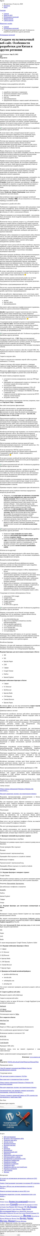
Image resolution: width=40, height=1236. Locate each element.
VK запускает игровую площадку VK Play (13, 1076)
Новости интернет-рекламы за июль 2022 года (14, 1191)
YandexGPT (9, 1209)
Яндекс (27, 1215)
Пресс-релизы (22, 1213)
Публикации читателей (11, 17)
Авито (14, 1209)
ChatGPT (8, 1204)
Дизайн (28, 1209)
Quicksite (3, 10)
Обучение (16, 1213)
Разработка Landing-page (11, 1160)
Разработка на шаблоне (11, 1163)
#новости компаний (18, 1201)
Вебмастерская (8, 18)
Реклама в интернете (10, 1168)
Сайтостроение (8, 20)
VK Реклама (32, 1207)
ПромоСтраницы (31, 1213)
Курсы (17, 1211)
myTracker (3, 1207)
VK (25, 1207)
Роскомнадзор (15, 1216)
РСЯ (38, 1213)
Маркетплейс (30, 1211)
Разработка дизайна (10, 1162)
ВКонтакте (18, 1209)
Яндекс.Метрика (21, 1221)
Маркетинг (7, 1153)
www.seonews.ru (35, 1057)
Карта (5, 7)
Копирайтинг (8, 1150)
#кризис (7, 1201)
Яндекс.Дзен (15, 1218)
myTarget (35, 1204)
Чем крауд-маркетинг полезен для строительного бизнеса (18, 793)
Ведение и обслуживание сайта (14, 1138)
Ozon (7, 1207)
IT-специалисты (29, 1204)
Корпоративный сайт (10, 1152)
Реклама (8, 1216)
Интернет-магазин (9, 1145)
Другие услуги (8, 1142)
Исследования (5, 1211)
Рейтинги (2, 1216)
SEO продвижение (10, 1137)
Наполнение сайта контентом (13, 1155)
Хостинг (6, 1172)
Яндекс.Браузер (35, 1216)
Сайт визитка (8, 1170)
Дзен (23, 1209)
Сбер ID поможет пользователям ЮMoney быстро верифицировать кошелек (16, 1069)
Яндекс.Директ (26, 1218)
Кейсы (6, 1147)
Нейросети (10, 1213)
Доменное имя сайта (10, 1140)
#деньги (2, 1201)
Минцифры (3, 1213)
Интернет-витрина (10, 1143)
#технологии (31, 1201)
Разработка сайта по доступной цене (15, 1167)
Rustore (11, 1207)
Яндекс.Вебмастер (5, 1218)
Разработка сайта (9, 1165)
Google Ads (21, 1204)
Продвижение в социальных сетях (15, 1158)
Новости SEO (8, 15)
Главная (6, 13)
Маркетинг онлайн (6, 23)
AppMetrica (2, 1204)
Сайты (21, 1216)
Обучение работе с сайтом (12, 1157)
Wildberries (3, 1209)
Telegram (20, 1207)
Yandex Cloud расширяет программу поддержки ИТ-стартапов (20, 1183)
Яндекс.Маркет (8, 1221)
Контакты (7, 5)
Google (14, 1204)
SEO (16, 1207)
